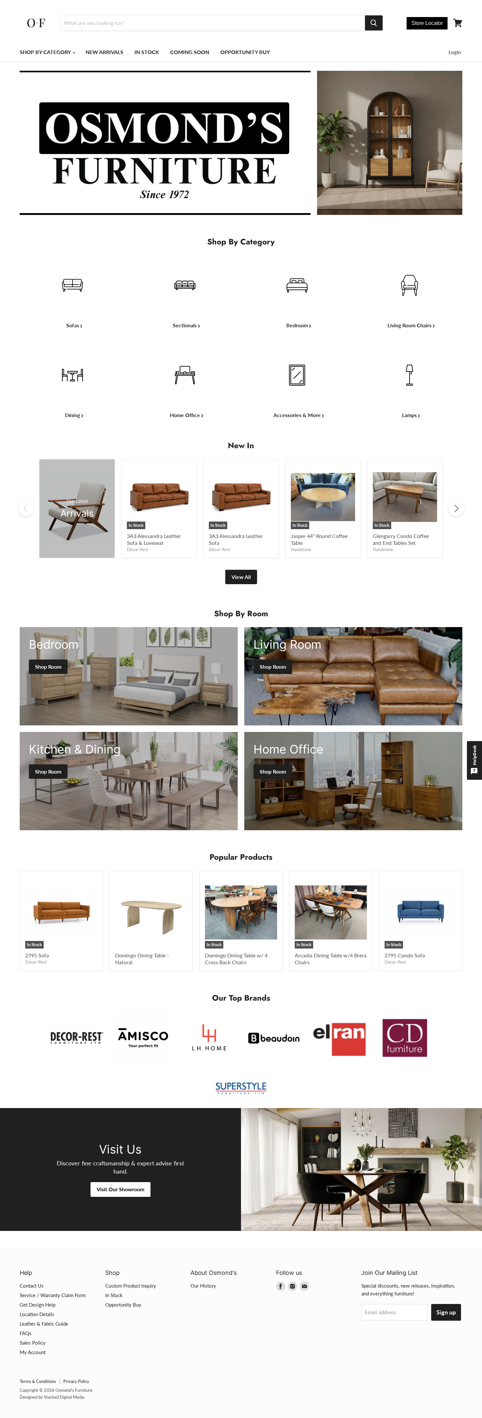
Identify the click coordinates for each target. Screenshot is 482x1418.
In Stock (114, 1295)
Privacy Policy (76, 1381)
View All (241, 577)
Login (455, 52)
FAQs (25, 1333)
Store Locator (427, 23)
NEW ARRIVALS (104, 52)
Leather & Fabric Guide (44, 1324)
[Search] (374, 22)
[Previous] (26, 508)
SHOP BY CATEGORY (46, 52)
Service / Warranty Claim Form (53, 1295)
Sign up (446, 1312)
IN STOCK (146, 52)
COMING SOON (189, 52)
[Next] (456, 508)
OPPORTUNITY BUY (245, 52)
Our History (203, 1286)
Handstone (301, 549)
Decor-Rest (138, 549)
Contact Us (32, 1286)
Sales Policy (33, 1343)
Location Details (37, 1314)
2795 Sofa (37, 955)
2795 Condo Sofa (405, 955)
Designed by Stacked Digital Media (52, 1397)
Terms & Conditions (38, 1381)
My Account (33, 1352)
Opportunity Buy (123, 1305)
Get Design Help (37, 1305)
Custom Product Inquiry (130, 1286)
